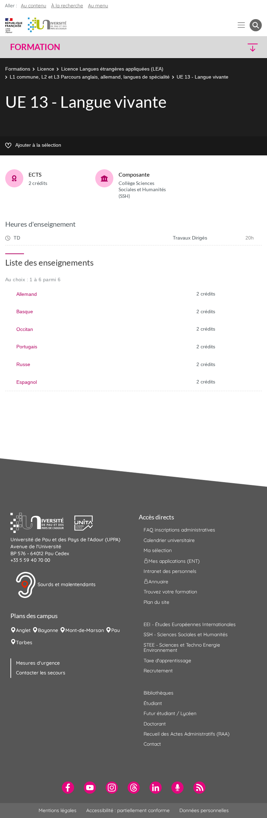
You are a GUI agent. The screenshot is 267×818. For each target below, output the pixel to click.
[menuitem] (68, 787)
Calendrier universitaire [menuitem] (169, 540)
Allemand (26, 294)
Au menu (98, 5)
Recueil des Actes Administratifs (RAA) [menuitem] (186, 734)
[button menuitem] (256, 25)
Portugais (26, 346)
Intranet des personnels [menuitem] (170, 571)
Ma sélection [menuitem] (158, 550)
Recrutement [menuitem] (158, 670)
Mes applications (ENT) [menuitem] (174, 561)
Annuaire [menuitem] (158, 581)
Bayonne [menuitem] (48, 630)
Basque (24, 311)
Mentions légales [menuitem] (57, 810)
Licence (45, 69)
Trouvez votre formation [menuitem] (170, 592)
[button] (231, 47)
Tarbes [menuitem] (24, 642)
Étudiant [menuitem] (153, 703)
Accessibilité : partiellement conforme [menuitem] (128, 810)
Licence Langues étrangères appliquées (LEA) (112, 69)
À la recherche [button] (67, 5)
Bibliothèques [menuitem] (158, 693)
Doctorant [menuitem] (155, 724)
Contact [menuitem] (152, 744)
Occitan (24, 329)
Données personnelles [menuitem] (204, 810)
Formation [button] (35, 47)
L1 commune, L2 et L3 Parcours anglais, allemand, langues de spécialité (90, 77)
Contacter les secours (40, 673)
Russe (23, 364)
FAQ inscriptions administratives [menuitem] (179, 530)
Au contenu (33, 5)
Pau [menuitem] (115, 630)
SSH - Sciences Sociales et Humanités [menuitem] (186, 634)
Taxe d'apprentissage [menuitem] (167, 660)
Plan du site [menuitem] (156, 602)
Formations (17, 69)
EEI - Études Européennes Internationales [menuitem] (190, 624)
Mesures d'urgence (38, 663)
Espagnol (26, 382)
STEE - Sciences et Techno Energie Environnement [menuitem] (182, 647)
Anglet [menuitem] (23, 630)
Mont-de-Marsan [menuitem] (84, 630)
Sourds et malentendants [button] (66, 584)
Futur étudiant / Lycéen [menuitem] (170, 713)
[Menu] (241, 25)
